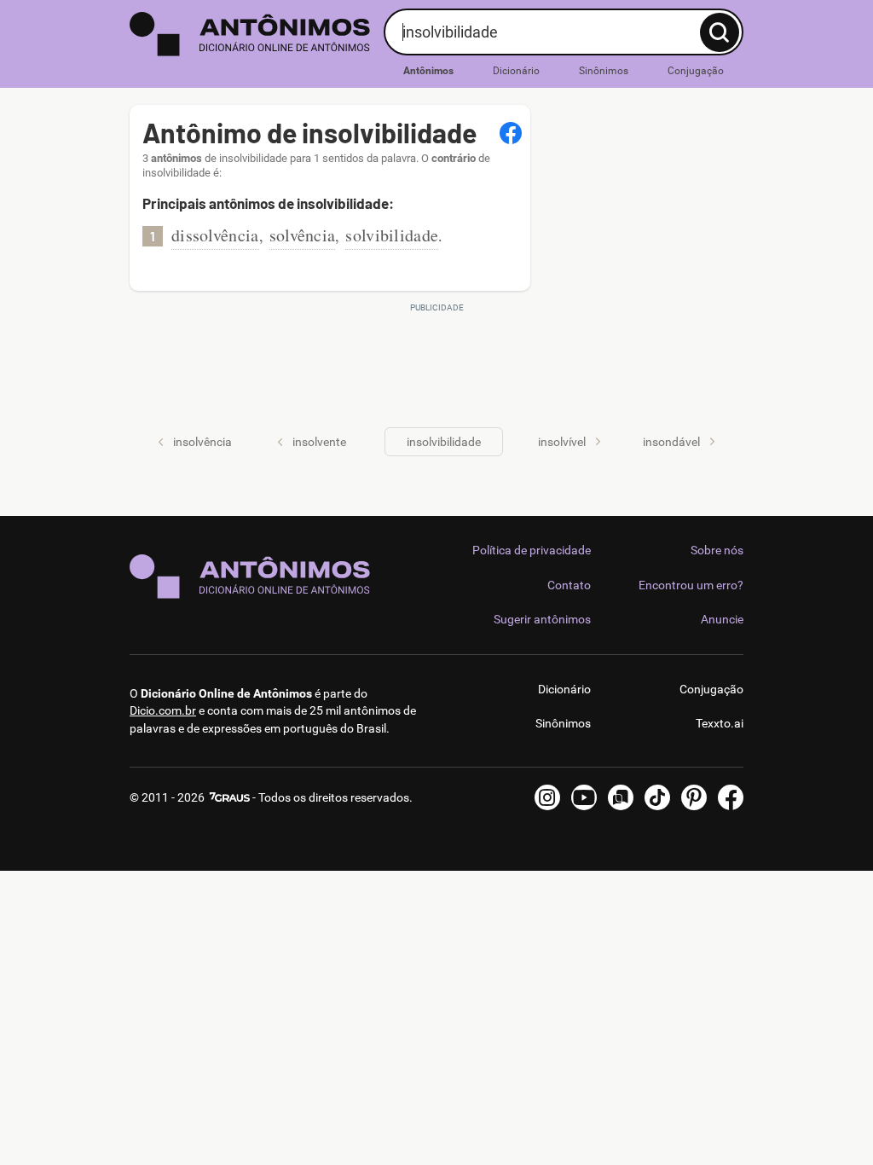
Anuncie (722, 619)
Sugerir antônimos (542, 619)
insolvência (202, 442)
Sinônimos (603, 71)
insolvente (319, 442)
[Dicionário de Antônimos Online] (250, 34)
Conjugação (696, 71)
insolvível (562, 442)
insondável (671, 442)
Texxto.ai (719, 723)
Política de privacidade (531, 550)
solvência (302, 234)
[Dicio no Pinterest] (694, 797)
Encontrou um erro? (691, 585)
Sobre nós (717, 550)
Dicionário (516, 71)
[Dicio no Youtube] (584, 797)
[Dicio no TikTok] (657, 797)
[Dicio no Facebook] (730, 797)
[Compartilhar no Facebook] (511, 133)
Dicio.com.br (163, 710)
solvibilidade (391, 234)
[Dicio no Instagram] (547, 797)
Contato (569, 585)
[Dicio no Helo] (620, 797)
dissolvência (215, 234)
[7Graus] (228, 797)
